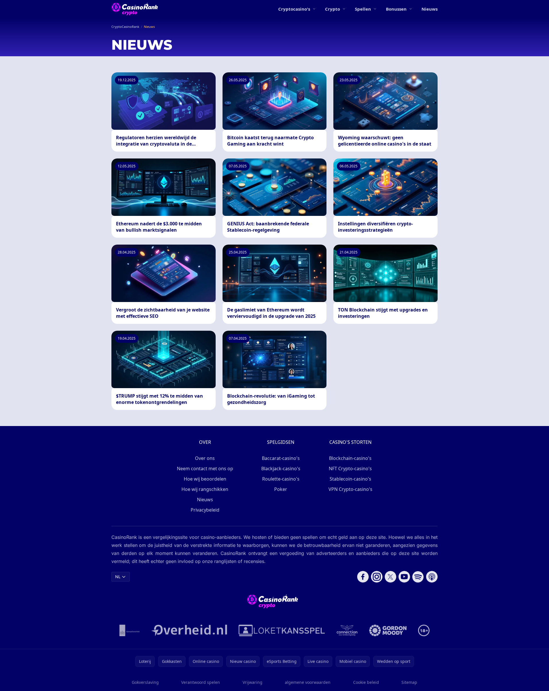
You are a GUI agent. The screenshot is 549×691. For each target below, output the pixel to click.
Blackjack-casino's (280, 468)
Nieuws (430, 9)
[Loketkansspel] (282, 630)
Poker (280, 489)
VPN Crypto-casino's (350, 489)
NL (117, 576)
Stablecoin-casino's (350, 479)
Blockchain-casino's (350, 458)
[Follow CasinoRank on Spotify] (418, 576)
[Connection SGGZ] (347, 630)
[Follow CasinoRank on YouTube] (404, 576)
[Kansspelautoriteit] (129, 630)
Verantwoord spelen (200, 682)
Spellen (363, 9)
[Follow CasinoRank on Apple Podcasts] (432, 576)
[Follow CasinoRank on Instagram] (376, 576)
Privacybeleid (205, 510)
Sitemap (409, 682)
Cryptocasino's (294, 9)
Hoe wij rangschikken (204, 489)
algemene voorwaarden (307, 682)
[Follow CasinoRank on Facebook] (363, 576)
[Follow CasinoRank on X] (390, 576)
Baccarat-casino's (281, 458)
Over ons (205, 458)
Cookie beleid (366, 682)
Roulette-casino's (280, 479)
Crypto (332, 9)
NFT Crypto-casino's (350, 468)
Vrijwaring (252, 682)
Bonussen (396, 9)
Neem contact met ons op (205, 468)
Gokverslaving (145, 682)
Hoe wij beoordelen (205, 479)
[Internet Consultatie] (189, 630)
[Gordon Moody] (388, 630)
